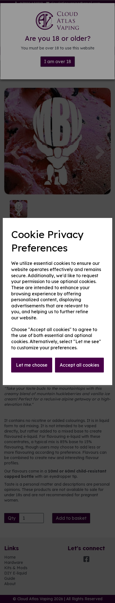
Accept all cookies (79, 365)
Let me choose (31, 365)
